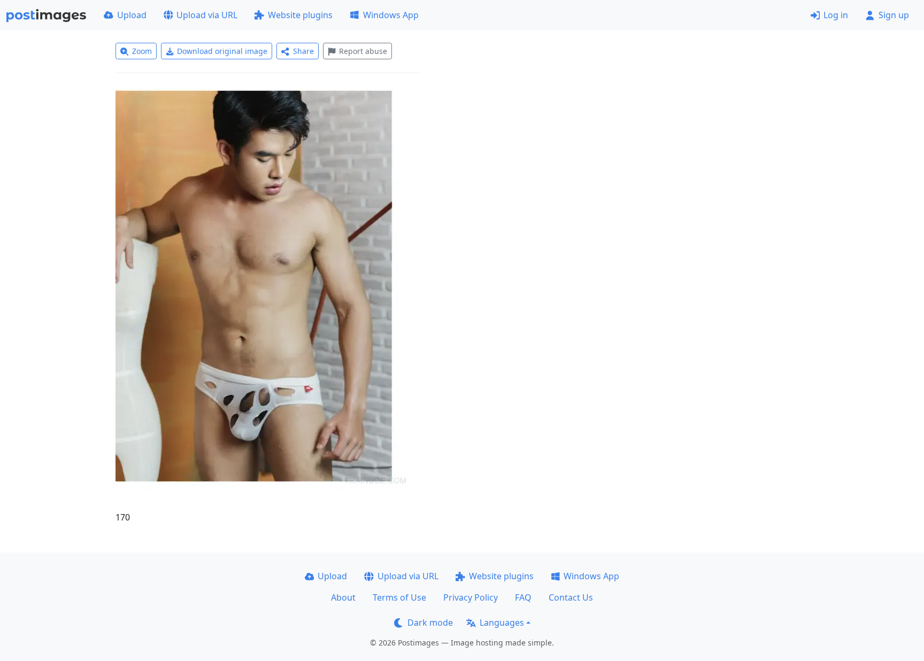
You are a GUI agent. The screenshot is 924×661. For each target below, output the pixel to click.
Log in (835, 15)
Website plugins (300, 15)
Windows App (391, 15)
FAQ (523, 597)
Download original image (222, 51)
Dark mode (430, 622)
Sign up (894, 15)
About (343, 597)
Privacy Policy (470, 597)
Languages (502, 622)
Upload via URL (206, 15)
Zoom (142, 51)
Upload (132, 15)
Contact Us (571, 597)
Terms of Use (399, 597)
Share (303, 51)
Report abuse (363, 51)
